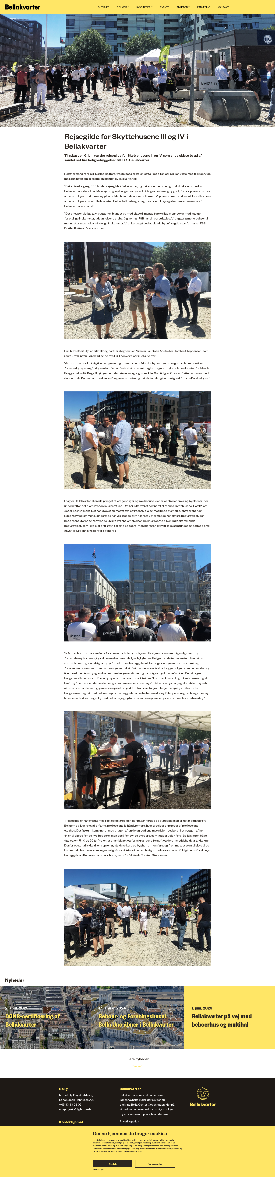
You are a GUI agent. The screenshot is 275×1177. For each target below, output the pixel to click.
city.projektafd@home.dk (75, 1109)
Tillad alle (113, 1164)
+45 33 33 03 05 (70, 1105)
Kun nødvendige (155, 1164)
